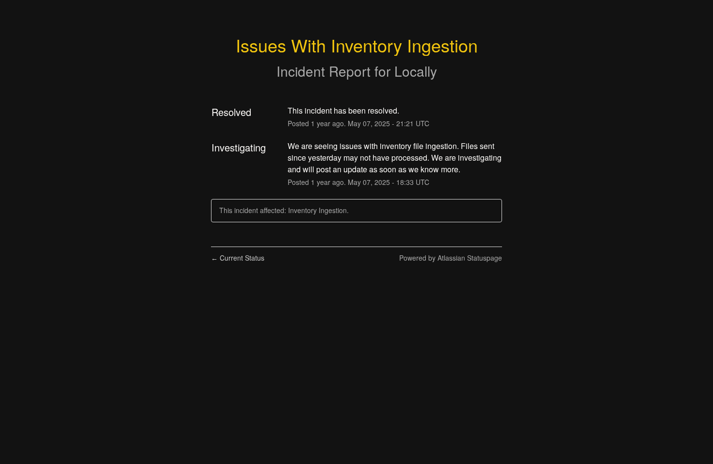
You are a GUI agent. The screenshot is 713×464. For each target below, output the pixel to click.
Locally (415, 71)
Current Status (237, 258)
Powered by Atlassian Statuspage (450, 258)
